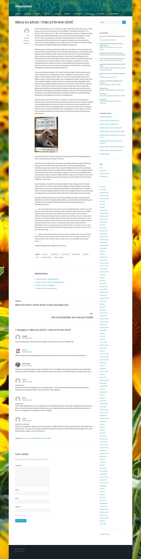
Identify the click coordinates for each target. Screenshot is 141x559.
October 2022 (103, 269)
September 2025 (104, 198)
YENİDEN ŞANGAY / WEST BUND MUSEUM (111, 150)
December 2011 (104, 477)
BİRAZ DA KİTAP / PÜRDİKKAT (46, 285)
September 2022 (104, 272)
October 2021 (103, 295)
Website (17, 507)
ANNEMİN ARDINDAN (105, 117)
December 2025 (104, 192)
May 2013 (102, 430)
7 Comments (26, 40)
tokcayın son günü (58, 257)
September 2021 (104, 298)
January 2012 (103, 474)
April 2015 (102, 389)
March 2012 (103, 468)
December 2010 (104, 509)
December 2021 (104, 292)
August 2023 (103, 248)
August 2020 (103, 330)
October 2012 (103, 450)
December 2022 (104, 263)
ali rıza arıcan (44, 254)
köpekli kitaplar (76, 254)
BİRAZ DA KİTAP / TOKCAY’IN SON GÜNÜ (111, 60)
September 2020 (104, 327)
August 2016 (103, 383)
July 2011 (102, 488)
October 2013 (103, 415)
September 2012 (104, 453)
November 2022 (104, 266)
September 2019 (104, 345)
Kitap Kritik (26, 43)
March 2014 (103, 401)
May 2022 (102, 277)
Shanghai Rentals (105, 534)
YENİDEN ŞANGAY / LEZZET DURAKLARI (111, 128)
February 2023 (103, 257)
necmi (27, 35)
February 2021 (103, 313)
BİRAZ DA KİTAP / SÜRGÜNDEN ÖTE (48, 279)
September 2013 (104, 418)
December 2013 (104, 409)
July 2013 (102, 424)
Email (17, 498)
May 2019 (102, 351)
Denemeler (23, 6)
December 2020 (104, 318)
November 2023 (104, 239)
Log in (101, 167)
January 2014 (103, 406)
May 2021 (102, 304)
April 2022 (102, 280)
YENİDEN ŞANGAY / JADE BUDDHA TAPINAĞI (112, 147)
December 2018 (104, 354)
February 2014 (103, 403)
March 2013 (103, 436)
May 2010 (102, 521)
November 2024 (104, 216)
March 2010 (103, 524)
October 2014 (103, 392)
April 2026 (102, 187)
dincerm (24, 350)
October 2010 (103, 515)
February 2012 (103, 471)
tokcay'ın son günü (46, 257)
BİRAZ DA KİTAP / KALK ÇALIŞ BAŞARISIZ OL (50, 282)
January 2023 (103, 260)
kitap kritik (85, 254)
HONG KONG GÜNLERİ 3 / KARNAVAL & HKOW (112, 95)
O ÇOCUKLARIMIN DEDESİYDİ (108, 40)
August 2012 (103, 456)
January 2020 (103, 342)
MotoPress (22, 551)
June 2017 (102, 374)
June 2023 (102, 251)
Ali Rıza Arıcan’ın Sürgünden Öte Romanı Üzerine (36, 438)
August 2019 (103, 348)
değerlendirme (54, 254)
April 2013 (102, 433)
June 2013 (102, 427)
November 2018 (104, 357)
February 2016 (103, 386)
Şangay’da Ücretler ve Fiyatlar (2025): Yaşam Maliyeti (112, 73)
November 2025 (104, 195)
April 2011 (102, 497)
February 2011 (103, 503)
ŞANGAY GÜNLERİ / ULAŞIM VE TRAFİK (110, 84)
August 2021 (103, 301)
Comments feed (104, 173)
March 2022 (103, 283)
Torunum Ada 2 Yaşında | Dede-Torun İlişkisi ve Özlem (112, 36)
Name (17, 490)
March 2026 (103, 190)
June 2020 (102, 336)
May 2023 (102, 254)
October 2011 (103, 480)
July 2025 (102, 201)
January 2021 (103, 316)
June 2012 (102, 462)
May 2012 (102, 465)
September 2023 (104, 245)
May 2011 (102, 494)
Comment (18, 465)
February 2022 (103, 286)
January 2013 (103, 442)
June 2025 (102, 204)
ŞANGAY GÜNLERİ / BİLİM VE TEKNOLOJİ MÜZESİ (111, 48)
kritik (37, 257)
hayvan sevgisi (65, 254)
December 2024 (104, 213)
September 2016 (104, 380)
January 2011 (103, 506)
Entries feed (103, 170)
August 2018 (103, 362)
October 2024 (103, 219)
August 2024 (103, 222)
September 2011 (104, 483)
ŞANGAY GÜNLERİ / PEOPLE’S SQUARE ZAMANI (113, 55)
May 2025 (102, 207)
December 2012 (104, 445)
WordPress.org (104, 176)
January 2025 (103, 210)
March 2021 (103, 310)
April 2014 (102, 398)
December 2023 (104, 236)
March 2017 (103, 377)
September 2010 (104, 518)
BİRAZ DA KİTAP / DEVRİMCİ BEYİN (109, 124)
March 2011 (103, 500)
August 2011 (103, 486)
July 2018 (102, 365)
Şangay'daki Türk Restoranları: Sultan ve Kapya (111, 53)
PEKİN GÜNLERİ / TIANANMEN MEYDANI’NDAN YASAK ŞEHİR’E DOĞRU (113, 69)
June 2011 (102, 491)
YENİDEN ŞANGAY (104, 154)
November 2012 (104, 447)
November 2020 (104, 321)
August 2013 (103, 421)
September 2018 (104, 360)
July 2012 (102, 459)
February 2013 (103, 439)
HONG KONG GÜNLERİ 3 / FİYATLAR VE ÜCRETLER (110, 102)
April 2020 (102, 339)
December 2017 (104, 371)
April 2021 (102, 307)
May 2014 (102, 395)
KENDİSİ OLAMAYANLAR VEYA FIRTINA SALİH (112, 90)
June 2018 (102, 368)
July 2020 (102, 333)
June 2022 (102, 275)
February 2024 (103, 231)
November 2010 (104, 512)
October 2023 (103, 242)
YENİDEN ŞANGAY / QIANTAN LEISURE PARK (112, 131)
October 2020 (103, 324)
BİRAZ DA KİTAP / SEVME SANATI (47, 288)
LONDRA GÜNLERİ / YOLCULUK (108, 77)
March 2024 (103, 228)
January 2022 (103, 289)
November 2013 (104, 412)
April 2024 (102, 225)
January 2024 (103, 233)
